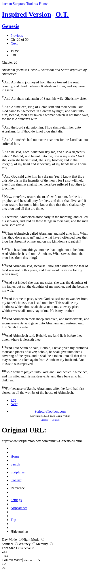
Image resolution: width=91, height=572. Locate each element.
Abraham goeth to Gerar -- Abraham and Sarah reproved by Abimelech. (44, 72)
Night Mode (31, 539)
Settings (16, 500)
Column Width (12, 560)
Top (13, 400)
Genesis (10, 26)
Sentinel (8, 544)
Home (15, 456)
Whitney (25, 544)
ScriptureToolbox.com (50, 411)
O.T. (62, 14)
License (44, 419)
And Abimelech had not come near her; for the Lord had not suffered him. (45, 141)
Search (15, 464)
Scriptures (18, 472)
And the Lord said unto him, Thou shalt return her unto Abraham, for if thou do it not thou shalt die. (41, 129)
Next (14, 43)
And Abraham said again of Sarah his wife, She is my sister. (44, 98)
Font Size (8, 548)
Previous (17, 35)
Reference (18, 488)
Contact (55, 419)
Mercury (42, 544)
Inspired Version (26, 14)
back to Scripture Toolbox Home (24, 4)
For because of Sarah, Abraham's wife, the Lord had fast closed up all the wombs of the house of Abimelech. (43, 390)
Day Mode (10, 539)
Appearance (19, 508)
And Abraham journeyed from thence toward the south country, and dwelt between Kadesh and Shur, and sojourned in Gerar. (44, 85)
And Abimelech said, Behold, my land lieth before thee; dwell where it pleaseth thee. (42, 337)
